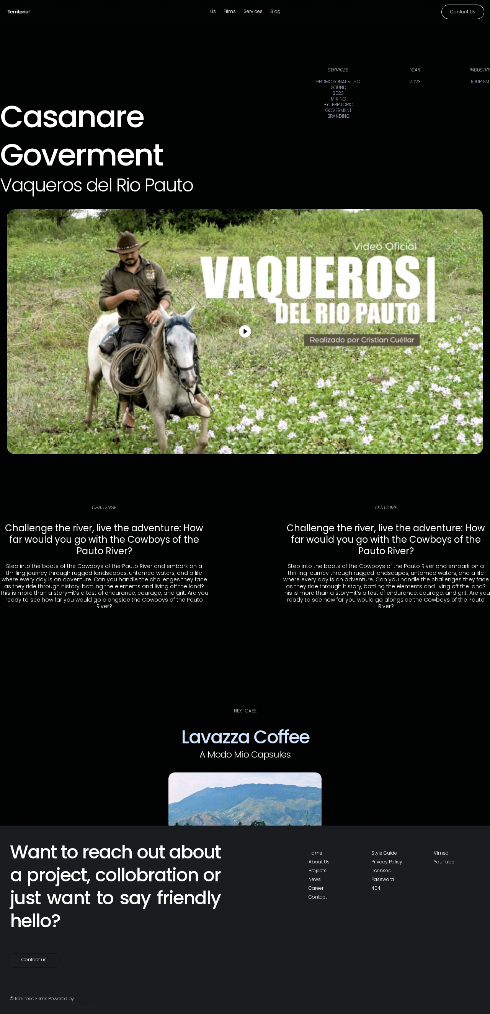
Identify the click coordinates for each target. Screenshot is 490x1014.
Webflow (85, 1007)
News (315, 879)
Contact (318, 897)
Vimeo (441, 853)
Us (213, 11)
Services (253, 11)
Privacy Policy (386, 862)
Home (315, 853)
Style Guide (384, 853)
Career (316, 888)
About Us (319, 862)
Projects (318, 870)
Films (230, 11)
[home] (24, 12)
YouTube (444, 862)
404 (376, 888)
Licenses (381, 870)
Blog (275, 11)
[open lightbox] (245, 331)
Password (382, 879)
